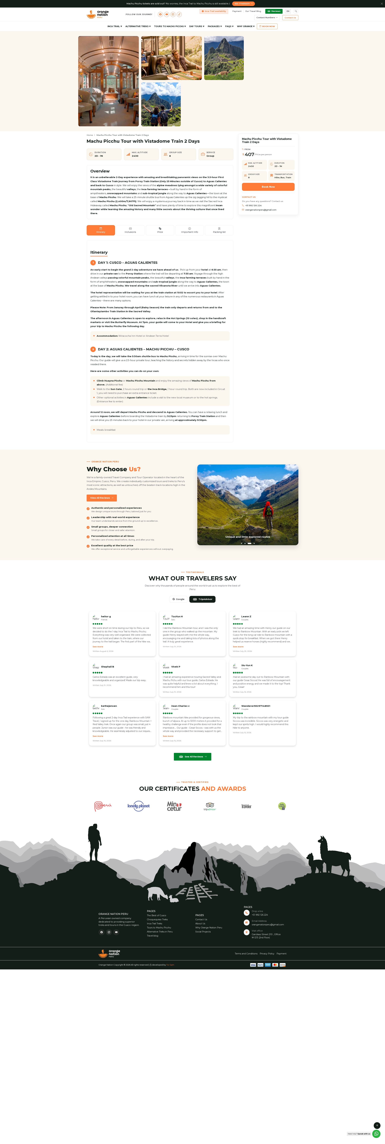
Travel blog (152, 935)
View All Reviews (100, 498)
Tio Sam (170, 965)
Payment (237, 11)
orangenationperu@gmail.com (260, 210)
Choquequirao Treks (157, 919)
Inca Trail (114, 26)
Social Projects (203, 931)
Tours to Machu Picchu (169, 26)
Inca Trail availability (215, 11)
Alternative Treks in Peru (160, 931)
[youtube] (166, 14)
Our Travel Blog (253, 11)
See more (98, 646)
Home (90, 135)
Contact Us (290, 18)
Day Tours (195, 26)
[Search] (295, 11)
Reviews (275, 11)
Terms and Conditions (246, 953)
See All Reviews (194, 756)
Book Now (268, 26)
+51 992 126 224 (253, 205)
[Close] (381, 3)
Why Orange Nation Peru (208, 927)
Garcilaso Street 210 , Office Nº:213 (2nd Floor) (266, 936)
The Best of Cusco (156, 915)
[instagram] (173, 14)
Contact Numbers (265, 17)
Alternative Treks (137, 26)
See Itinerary (242, 4)
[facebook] (160, 14)
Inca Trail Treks (154, 923)
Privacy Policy (267, 953)
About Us (200, 923)
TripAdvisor (205, 599)
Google (180, 599)
